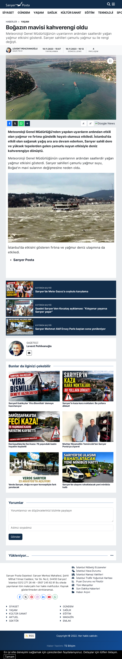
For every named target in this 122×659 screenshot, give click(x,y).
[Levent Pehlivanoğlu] (16, 348)
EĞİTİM (89, 12)
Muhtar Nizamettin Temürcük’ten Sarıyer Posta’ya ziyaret (84, 445)
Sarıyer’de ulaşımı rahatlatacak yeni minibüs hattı (86, 486)
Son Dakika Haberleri (88, 588)
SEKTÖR (14, 620)
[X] (25, 596)
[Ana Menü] (113, 4)
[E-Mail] (29, 353)
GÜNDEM (24, 12)
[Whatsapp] (55, 596)
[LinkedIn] (43, 596)
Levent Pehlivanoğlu (39, 346)
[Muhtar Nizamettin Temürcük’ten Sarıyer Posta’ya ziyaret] (88, 426)
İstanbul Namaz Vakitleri (89, 574)
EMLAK (67, 620)
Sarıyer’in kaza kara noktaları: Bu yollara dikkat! (84, 404)
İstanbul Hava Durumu (88, 570)
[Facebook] (19, 596)
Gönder (15, 536)
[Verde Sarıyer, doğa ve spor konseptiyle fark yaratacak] (34, 467)
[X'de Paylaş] (15, 123)
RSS (31, 635)
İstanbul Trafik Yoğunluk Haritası (94, 578)
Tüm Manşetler (84, 585)
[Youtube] (49, 596)
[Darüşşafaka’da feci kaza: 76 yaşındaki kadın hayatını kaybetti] (34, 426)
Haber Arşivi (83, 592)
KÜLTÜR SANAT (71, 12)
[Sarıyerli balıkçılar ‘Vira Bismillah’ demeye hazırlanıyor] (34, 385)
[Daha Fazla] (27, 123)
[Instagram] (37, 596)
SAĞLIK (52, 12)
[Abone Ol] (105, 123)
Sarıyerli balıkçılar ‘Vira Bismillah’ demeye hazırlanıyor (31, 404)
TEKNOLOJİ (105, 12)
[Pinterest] (31, 596)
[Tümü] (111, 555)
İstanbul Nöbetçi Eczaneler (91, 567)
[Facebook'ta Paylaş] (9, 123)
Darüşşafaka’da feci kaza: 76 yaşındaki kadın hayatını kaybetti (33, 445)
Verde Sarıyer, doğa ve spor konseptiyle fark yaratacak (32, 486)
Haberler (11, 21)
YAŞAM (39, 12)
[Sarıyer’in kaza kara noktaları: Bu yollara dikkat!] (88, 385)
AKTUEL (13, 617)
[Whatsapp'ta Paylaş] (21, 123)
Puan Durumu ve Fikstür (89, 581)
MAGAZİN (68, 617)
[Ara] (108, 4)
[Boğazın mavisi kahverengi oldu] (61, 87)
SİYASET (8, 12)
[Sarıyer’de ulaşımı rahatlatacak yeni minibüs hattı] (88, 467)
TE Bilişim (69, 645)
